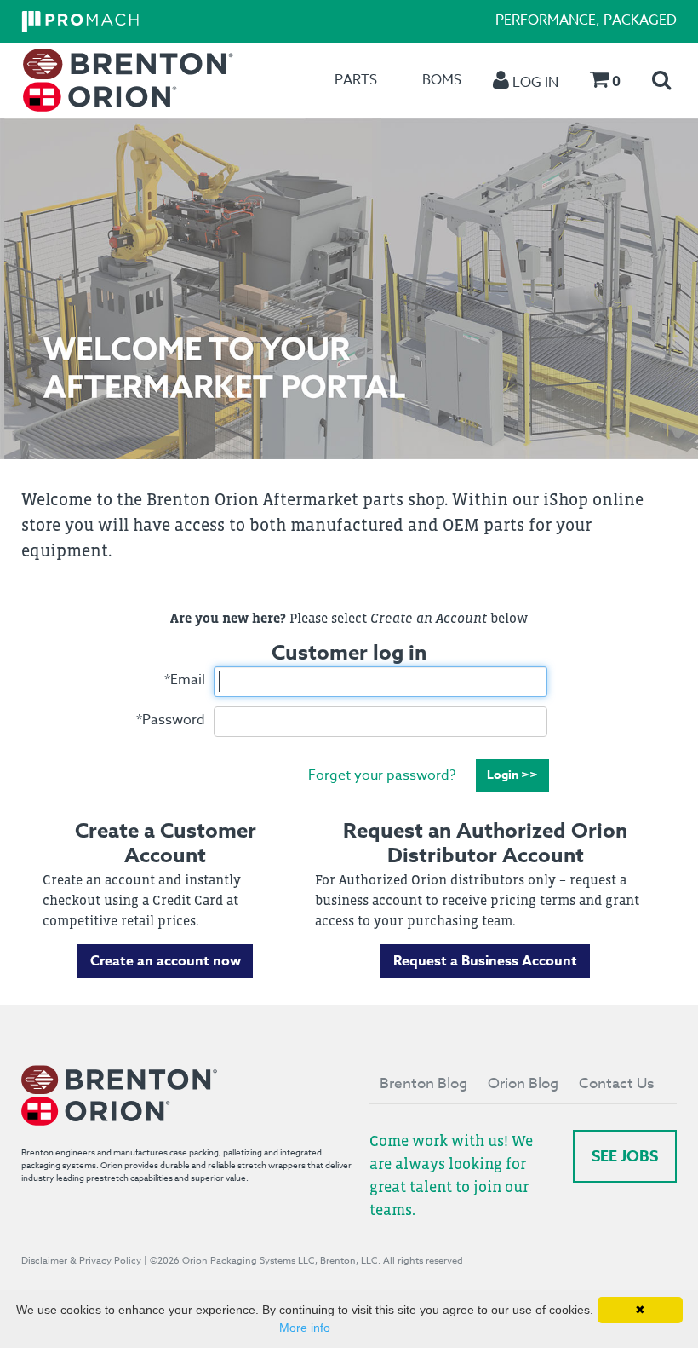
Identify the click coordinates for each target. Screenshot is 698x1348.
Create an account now (165, 961)
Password (170, 720)
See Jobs (625, 1156)
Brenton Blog (423, 1083)
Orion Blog (523, 1083)
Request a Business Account (485, 961)
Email (184, 680)
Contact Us (616, 1083)
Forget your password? (381, 774)
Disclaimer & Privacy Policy (81, 1260)
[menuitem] (128, 80)
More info (304, 1327)
